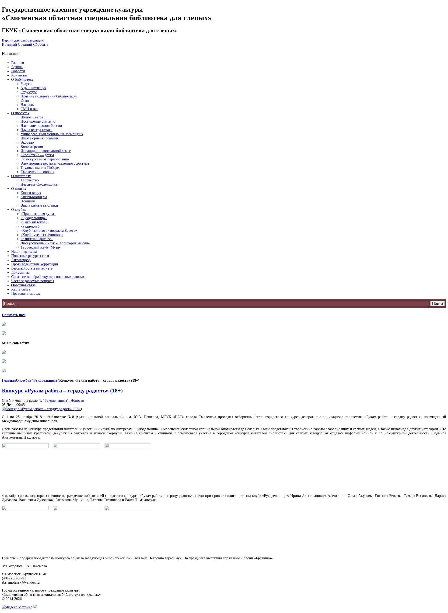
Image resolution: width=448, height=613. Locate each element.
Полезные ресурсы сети (30, 256)
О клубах (18, 209)
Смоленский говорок (37, 172)
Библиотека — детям (37, 155)
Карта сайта (20, 289)
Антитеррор (21, 260)
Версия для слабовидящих (23, 40)
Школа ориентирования (40, 138)
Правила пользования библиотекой (49, 96)
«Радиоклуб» (31, 226)
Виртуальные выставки (39, 205)
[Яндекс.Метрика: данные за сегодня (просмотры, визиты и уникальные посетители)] (17, 607)
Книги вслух (31, 193)
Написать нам (13, 315)
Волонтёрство (32, 147)
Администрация (33, 88)
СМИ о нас (29, 109)
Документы (20, 272)
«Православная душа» (38, 214)
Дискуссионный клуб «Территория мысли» (55, 243)
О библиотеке (22, 79)
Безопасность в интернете (31, 268)
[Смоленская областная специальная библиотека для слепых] (4, 352)
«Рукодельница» (34, 218)
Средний (25, 44)
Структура (29, 92)
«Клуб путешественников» (42, 235)
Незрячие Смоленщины (39, 184)
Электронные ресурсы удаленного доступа (55, 163)
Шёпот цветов (32, 117)
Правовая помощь (25, 293)
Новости (18, 71)
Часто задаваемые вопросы (32, 281)
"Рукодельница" (45, 380)
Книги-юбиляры (34, 197)
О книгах (18, 188)
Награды (28, 105)
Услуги (26, 84)
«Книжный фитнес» (37, 239)
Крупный (9, 44)
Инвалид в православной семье (46, 151)
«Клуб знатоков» (34, 222)
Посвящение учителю (38, 121)
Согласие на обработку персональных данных (48, 277)
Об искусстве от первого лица (45, 159)
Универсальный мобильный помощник (52, 134)
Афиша (17, 67)
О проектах (20, 113)
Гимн (25, 100)
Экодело (27, 142)
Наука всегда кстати (36, 130)
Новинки (28, 201)
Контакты (19, 75)
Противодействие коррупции (34, 264)
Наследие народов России (41, 126)
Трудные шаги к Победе (40, 168)
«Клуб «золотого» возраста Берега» (49, 230)
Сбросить (40, 44)
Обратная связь (23, 285)
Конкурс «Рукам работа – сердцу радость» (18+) (62, 391)
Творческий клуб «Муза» (41, 247)
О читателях (21, 176)
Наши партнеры (24, 251)
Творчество (30, 180)
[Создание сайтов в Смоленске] (35, 607)
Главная (17, 63)
